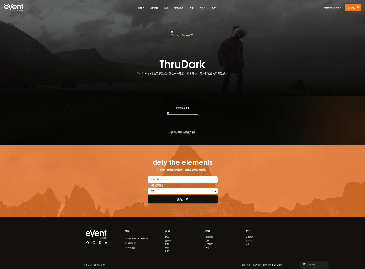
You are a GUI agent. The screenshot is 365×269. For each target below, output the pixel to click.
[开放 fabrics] (143, 7)
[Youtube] (106, 242)
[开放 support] (217, 7)
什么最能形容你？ (157, 185)
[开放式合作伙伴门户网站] (341, 7)
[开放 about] (205, 7)
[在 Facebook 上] (87, 242)
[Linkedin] (100, 242)
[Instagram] (93, 242)
